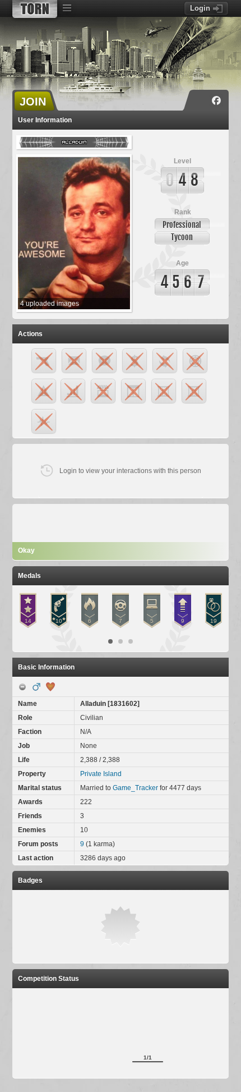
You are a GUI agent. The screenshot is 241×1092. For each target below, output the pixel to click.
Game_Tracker (135, 788)
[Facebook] (216, 100)
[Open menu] (66, 8)
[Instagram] (200, 100)
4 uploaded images (49, 304)
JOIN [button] (33, 101)
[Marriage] (50, 686)
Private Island (101, 774)
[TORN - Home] (34, 9)
